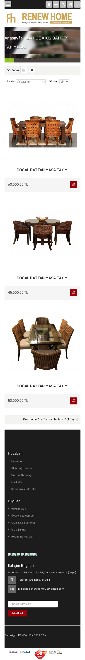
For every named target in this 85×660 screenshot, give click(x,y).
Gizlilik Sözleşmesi (23, 522)
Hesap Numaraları (22, 536)
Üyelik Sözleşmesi (22, 515)
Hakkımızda (18, 508)
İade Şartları (19, 529)
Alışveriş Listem (21, 468)
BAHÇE (34, 38)
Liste (23, 70)
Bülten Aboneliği (21, 475)
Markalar (16, 482)
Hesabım (17, 461)
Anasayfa (14, 38)
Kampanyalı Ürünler (23, 489)
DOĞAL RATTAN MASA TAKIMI (42, 170)
